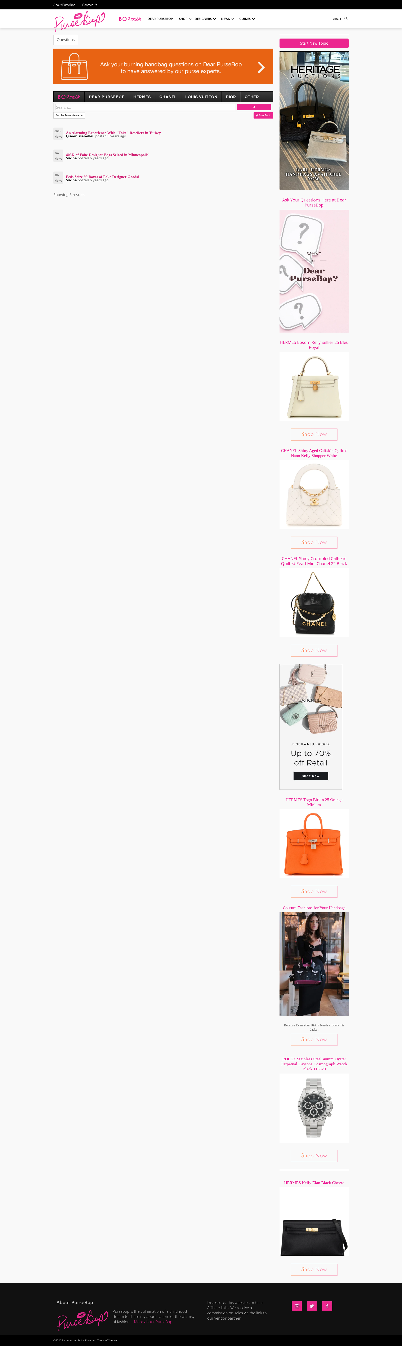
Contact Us (89, 5)
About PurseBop (64, 5)
